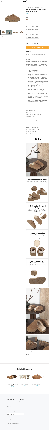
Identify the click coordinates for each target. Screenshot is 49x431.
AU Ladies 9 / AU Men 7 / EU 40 (32, 37)
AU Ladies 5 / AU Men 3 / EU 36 (32, 26)
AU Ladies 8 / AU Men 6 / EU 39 (32, 34)
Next (2, 36)
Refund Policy (9, 406)
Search (8, 401)
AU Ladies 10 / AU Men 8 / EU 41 (32, 40)
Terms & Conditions (10, 407)
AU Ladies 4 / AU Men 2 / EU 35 (32, 23)
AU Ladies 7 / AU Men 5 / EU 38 (32, 32)
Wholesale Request (10, 403)
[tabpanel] (12, 378)
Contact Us (21, 403)
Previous (1, 36)
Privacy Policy (9, 404)
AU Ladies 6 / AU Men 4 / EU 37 (32, 29)
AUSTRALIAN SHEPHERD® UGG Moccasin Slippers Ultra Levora (12, 384)
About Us (20, 401)
